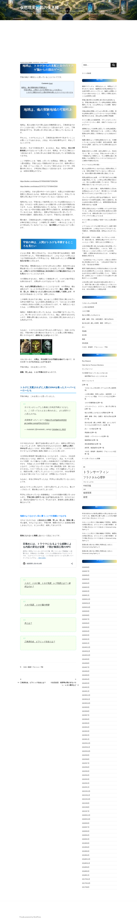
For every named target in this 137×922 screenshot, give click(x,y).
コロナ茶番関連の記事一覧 (94, 403)
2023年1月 (85, 739)
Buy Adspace (86, 361)
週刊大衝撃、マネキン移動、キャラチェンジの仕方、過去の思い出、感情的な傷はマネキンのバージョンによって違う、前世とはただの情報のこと (99, 239)
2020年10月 (86, 819)
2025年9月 (85, 611)
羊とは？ (28, 623)
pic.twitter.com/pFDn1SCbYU (36, 423)
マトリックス (88, 482)
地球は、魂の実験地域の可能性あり (34, 87)
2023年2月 (85, 735)
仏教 (84, 489)
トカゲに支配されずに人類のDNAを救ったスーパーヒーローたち (49, 92)
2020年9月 (85, 823)
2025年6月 (85, 623)
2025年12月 (86, 599)
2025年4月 (85, 631)
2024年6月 (85, 671)
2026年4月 (85, 583)
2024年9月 (85, 659)
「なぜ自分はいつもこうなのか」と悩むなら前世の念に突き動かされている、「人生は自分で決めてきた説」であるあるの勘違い (99, 262)
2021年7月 (85, 811)
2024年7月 (85, 667)
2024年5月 (85, 675)
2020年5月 (85, 831)
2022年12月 (86, 743)
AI (84, 467)
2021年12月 (86, 791)
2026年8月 (85, 567)
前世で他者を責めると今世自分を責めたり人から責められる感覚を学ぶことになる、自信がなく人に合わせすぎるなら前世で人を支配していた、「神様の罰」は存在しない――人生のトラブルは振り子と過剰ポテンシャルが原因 (99, 273)
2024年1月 (85, 691)
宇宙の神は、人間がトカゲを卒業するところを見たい (43, 90)
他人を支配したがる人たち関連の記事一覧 (99, 412)
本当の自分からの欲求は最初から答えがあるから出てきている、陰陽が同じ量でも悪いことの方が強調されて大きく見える (99, 516)
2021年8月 (85, 807)
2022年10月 (86, 751)
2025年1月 (85, 643)
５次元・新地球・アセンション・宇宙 (33, 667)
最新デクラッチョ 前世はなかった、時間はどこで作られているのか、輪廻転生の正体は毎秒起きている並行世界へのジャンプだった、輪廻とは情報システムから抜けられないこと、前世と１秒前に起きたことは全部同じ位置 (99, 91)
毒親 (83, 339)
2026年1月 (85, 595)
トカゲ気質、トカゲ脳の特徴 (36, 605)
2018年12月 (86, 859)
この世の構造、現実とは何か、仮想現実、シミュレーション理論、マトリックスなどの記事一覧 (100, 396)
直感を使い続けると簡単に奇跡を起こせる (96, 544)
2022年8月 (85, 759)
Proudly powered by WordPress (30, 917)
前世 (85, 497)
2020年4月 (85, 835)
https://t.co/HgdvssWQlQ (56, 420)
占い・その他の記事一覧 (93, 429)
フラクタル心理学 (94, 477)
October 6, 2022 (59, 429)
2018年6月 (85, 867)
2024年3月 (85, 683)
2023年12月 (86, 695)
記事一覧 (86, 385)
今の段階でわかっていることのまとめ (95, 373)
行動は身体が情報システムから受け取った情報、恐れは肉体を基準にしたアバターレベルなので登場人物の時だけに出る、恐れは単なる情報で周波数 (99, 113)
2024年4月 (85, 679)
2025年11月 (86, 603)
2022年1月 (85, 787)
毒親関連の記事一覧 (91, 440)
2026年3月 (85, 587)
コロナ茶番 (86, 311)
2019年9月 (85, 843)
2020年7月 (85, 827)
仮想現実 (87, 493)
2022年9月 (85, 755)
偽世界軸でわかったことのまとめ (96, 376)
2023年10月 (86, 703)
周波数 (84, 331)
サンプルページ (87, 369)
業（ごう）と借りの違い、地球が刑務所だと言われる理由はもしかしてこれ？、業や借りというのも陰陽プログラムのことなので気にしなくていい (99, 191)
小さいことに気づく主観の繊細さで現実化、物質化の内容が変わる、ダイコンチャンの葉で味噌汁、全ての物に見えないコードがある (99, 524)
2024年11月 (86, 651)
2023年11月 (86, 699)
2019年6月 (85, 847)
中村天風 (87, 486)
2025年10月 (86, 607)
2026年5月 (85, 579)
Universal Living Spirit (40, 62)
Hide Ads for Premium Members (93, 365)
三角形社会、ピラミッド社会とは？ (39, 642)
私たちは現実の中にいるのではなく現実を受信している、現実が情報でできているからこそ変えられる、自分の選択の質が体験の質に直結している (99, 171)
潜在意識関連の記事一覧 (93, 444)
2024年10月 (86, 655)
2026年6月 (85, 575)
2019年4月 (85, 855)
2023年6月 (85, 719)
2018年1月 (85, 875)
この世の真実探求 (88, 307)
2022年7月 (85, 763)
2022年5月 (85, 771)
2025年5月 (85, 627)
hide (50, 83)
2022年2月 (85, 783)
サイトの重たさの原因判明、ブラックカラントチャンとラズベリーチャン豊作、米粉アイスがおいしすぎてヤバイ (99, 122)
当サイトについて (88, 381)
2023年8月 (85, 711)
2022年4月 (85, 775)
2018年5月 (85, 871)
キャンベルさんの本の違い (91, 164)
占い (83, 327)
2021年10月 (86, 799)
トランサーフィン (96, 472)
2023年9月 (85, 707)
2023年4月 (85, 727)
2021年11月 (86, 795)
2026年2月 (85, 591)
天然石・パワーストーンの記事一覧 (97, 436)
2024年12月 (86, 647)
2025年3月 (85, 635)
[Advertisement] (68, 36)
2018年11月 (86, 863)
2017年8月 (85, 887)
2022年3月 (85, 779)
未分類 (84, 335)
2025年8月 (85, 615)
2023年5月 (85, 723)
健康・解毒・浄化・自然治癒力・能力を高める (98, 319)
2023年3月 (85, 731)
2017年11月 (86, 879)
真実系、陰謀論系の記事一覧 (94, 448)
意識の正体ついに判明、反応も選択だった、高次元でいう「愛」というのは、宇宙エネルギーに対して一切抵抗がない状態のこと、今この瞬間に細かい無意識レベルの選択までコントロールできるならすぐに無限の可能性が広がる (99, 155)
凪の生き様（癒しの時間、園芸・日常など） (97, 323)
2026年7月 (85, 571)
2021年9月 (85, 803)
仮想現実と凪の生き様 (39, 7)
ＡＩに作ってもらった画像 (91, 458)
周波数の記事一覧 (91, 432)
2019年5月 (85, 851)
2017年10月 (86, 883)
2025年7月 (85, 619)
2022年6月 (85, 767)
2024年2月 (85, 687)
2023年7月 (85, 715)
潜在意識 (85, 343)
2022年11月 (86, 747)
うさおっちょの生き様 (89, 303)
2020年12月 (86, 815)
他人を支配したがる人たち (91, 315)
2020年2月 (85, 839)
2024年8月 (85, 663)
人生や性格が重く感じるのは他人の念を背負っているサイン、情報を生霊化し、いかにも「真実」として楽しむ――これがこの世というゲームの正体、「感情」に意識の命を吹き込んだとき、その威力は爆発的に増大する (99, 251)
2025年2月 (85, 639)
